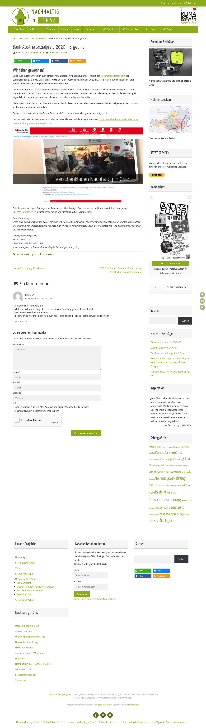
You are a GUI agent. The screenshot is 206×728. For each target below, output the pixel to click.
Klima (186, 459)
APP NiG (187, 3)
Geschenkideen (154, 459)
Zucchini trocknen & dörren (163, 347)
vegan (157, 508)
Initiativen (23, 38)
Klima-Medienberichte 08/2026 (165, 342)
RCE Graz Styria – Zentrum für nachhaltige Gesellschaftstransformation (121, 270)
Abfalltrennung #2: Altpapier (31, 268)
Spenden (165, 3)
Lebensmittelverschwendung (169, 471)
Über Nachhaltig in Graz (27, 625)
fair (164, 453)
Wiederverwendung (171, 514)
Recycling (152, 493)
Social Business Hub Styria (30, 590)
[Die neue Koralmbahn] (170, 132)
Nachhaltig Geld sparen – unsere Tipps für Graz (147, 722)
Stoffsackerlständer (25, 562)
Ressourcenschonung (165, 499)
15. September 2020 (34, 52)
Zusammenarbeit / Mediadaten (30, 653)
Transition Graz (24, 594)
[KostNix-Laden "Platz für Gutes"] (170, 230)
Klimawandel (156, 465)
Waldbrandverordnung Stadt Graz (167, 353)
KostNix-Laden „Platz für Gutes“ (169, 268)
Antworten (23, 321)
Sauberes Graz (186, 500)
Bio (183, 447)
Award (20, 254)
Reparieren (172, 492)
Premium (178, 486)
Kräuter (185, 466)
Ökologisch (167, 521)
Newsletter (27, 211)
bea (18, 52)
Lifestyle (186, 471)
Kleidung (179, 459)
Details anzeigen (176, 287)
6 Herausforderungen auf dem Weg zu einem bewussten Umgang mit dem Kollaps (169, 362)
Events (65, 52)
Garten (179, 452)
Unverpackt (152, 508)
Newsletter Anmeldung (26, 642)
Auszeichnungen (23, 631)
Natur (152, 485)
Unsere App (21, 557)
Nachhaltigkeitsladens (112, 75)
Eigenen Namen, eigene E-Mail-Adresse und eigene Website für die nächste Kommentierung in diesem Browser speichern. (51, 408)
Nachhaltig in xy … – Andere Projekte (33, 663)
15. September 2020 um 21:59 (38, 298)
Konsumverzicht (176, 466)
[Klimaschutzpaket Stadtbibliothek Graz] (170, 74)
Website (17, 392)
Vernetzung (176, 507)
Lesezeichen (48, 254)
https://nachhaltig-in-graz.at (60, 694)
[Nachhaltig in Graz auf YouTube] (202, 307)
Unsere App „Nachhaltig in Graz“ (31, 636)
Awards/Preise (38, 38)
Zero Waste (154, 521)
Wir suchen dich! (23, 669)
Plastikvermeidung (171, 486)
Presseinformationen (25, 674)
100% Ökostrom (132, 704)
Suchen (185, 320)
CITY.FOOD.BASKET (24, 599)
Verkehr (164, 507)
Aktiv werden (163, 447)
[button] (22, 61)
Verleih (18, 568)
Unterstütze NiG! (51, 722)
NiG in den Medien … (25, 647)
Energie (160, 452)
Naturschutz (160, 485)
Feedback (20, 658)
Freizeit (173, 453)
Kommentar (18, 344)
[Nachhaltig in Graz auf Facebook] (202, 294)
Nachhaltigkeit (30, 254)
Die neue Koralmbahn (162, 138)
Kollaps (167, 465)
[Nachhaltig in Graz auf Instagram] (202, 301)
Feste (167, 452)
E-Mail (16, 382)
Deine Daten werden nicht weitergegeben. (95, 598)
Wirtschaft (186, 515)
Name (16, 372)
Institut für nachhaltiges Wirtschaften (35, 586)
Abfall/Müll (153, 447)
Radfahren (186, 485)
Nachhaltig (152, 479)
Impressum (21, 680)
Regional (161, 492)
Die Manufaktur (24, 582)
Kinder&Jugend (167, 459)
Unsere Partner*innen (26, 578)
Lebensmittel (153, 472)
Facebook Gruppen (24, 573)
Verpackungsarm (154, 515)
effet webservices (105, 704)
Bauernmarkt (178, 447)
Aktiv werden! (180, 722)
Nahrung (179, 478)
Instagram (176, 3)
